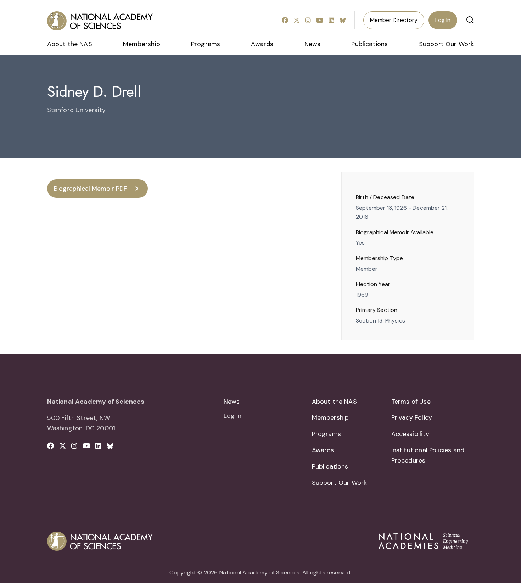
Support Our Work (446, 44)
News (312, 44)
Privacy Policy (411, 417)
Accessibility (410, 434)
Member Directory (394, 20)
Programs (205, 44)
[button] (470, 20)
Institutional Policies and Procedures (428, 455)
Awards (262, 44)
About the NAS (69, 44)
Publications (369, 44)
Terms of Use (411, 401)
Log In (442, 20)
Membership (141, 44)
